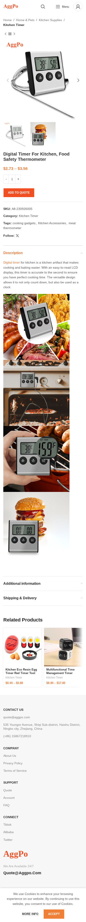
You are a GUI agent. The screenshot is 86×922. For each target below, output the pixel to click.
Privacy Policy (12, 763)
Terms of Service (15, 770)
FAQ (6, 805)
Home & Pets (25, 20)
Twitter (8, 839)
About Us (9, 755)
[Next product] (14, 34)
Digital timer (11, 262)
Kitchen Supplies (50, 20)
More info (30, 914)
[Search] (43, 6)
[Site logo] (10, 6)
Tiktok (7, 824)
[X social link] (17, 236)
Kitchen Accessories (52, 223)
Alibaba (8, 832)
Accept (54, 914)
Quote (7, 790)
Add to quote (19, 192)
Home (7, 20)
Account (9, 797)
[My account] (78, 6)
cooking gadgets (24, 223)
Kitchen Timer (13, 25)
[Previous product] (5, 34)
